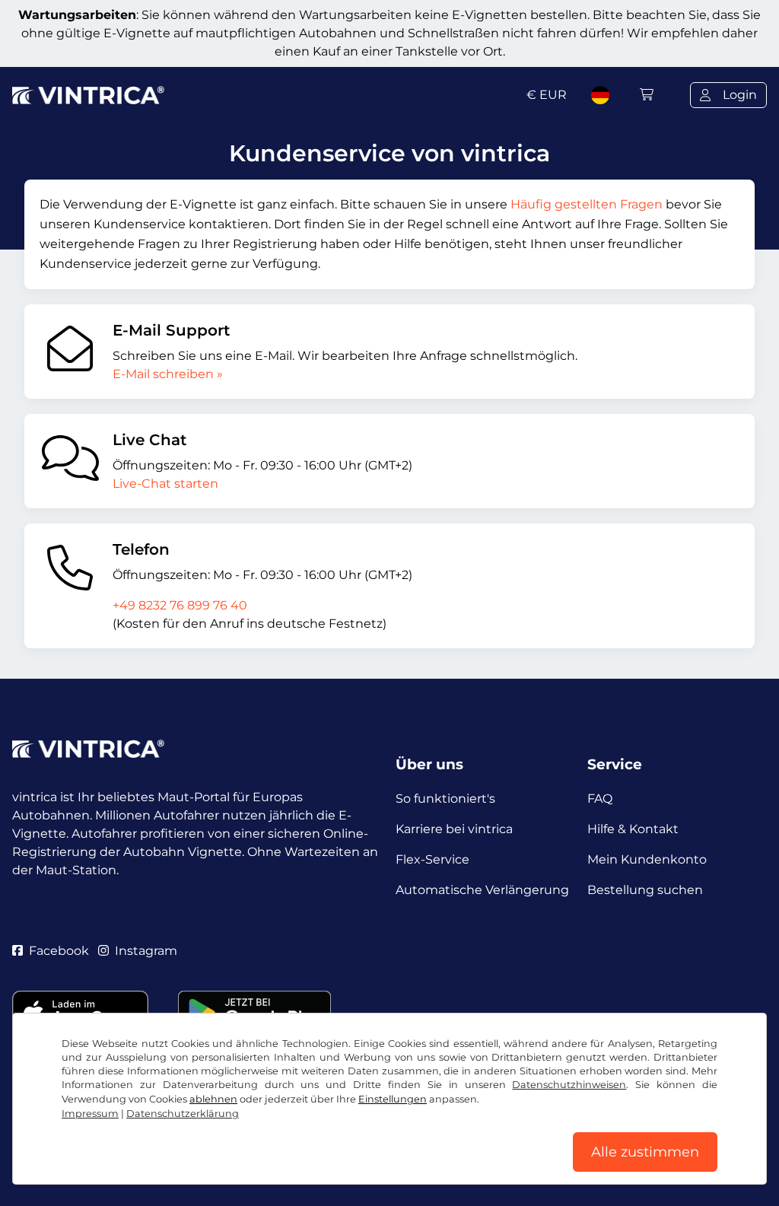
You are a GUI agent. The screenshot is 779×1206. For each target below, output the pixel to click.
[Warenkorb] (646, 95)
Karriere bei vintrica (454, 829)
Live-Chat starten (165, 483)
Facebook (59, 950)
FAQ (599, 798)
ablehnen (213, 1099)
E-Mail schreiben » (168, 374)
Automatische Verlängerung (482, 890)
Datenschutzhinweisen (569, 1084)
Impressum (90, 1113)
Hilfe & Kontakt (633, 829)
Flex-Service (432, 859)
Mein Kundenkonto (647, 859)
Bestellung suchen (645, 890)
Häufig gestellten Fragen (586, 204)
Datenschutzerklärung (182, 1113)
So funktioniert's (445, 798)
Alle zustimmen (645, 1152)
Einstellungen (392, 1099)
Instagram (146, 950)
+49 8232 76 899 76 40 (180, 605)
